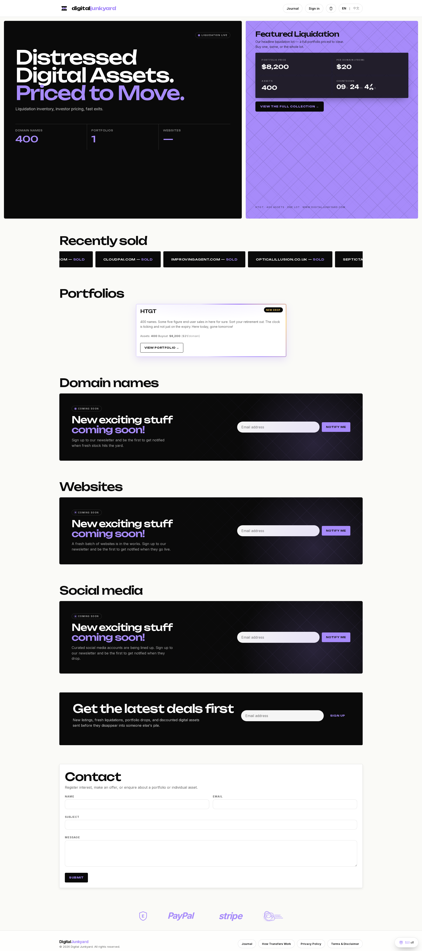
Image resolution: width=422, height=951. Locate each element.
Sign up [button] (337, 715)
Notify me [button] (336, 427)
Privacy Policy (311, 944)
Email (218, 796)
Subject (72, 817)
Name (69, 796)
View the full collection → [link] (289, 106)
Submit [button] (76, 877)
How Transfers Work (276, 944)
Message (72, 837)
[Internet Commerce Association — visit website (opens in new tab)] (273, 916)
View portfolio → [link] (161, 347)
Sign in (314, 8)
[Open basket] (331, 8)
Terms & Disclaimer (345, 944)
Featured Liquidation (297, 34)
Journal (293, 8)
